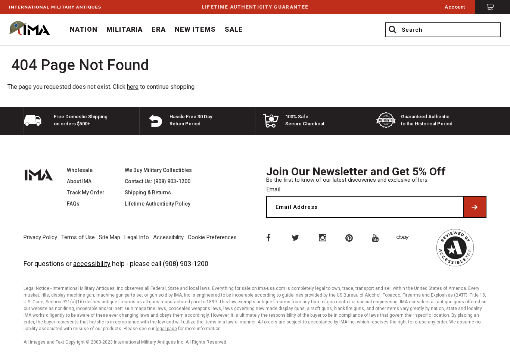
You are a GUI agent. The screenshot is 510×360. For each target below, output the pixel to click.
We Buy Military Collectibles (158, 170)
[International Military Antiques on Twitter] (295, 237)
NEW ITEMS (195, 29)
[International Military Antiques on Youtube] (377, 237)
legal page (166, 328)
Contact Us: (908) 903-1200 (157, 181)
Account (455, 7)
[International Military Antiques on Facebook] (268, 237)
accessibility (92, 263)
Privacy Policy (40, 237)
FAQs (73, 203)
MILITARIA (124, 29)
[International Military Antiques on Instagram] (322, 237)
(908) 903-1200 (185, 263)
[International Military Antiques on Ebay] (404, 237)
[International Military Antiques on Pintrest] (349, 237)
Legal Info (136, 237)
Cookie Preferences (212, 237)
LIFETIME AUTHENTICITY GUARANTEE (255, 7)
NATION (83, 29)
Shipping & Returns (148, 192)
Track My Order (86, 192)
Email (273, 189)
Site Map (109, 237)
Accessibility (168, 237)
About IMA (79, 181)
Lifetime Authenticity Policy (157, 203)
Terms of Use (78, 237)
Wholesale (80, 170)
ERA (159, 29)
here (133, 86)
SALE (234, 29)
